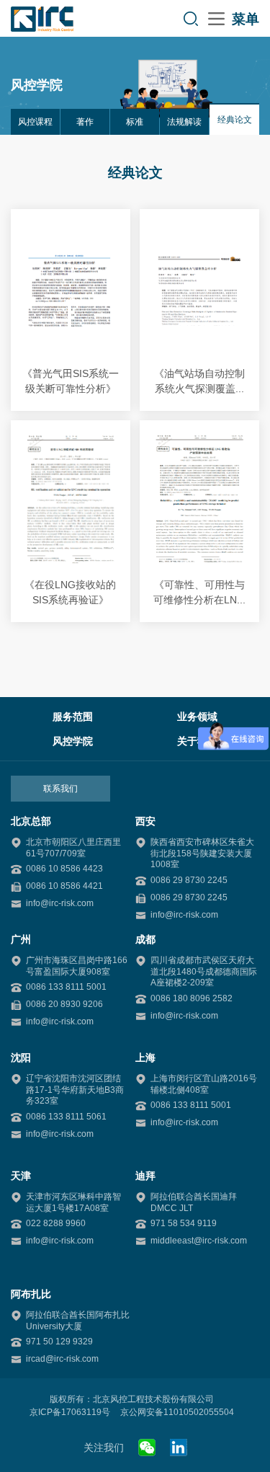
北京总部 (31, 821)
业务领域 (197, 716)
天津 (21, 1175)
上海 (145, 1057)
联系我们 (60, 789)
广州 (21, 939)
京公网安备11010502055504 (177, 1412)
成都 (145, 939)
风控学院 (73, 741)
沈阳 (21, 1057)
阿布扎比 (31, 1294)
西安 (145, 821)
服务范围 (73, 716)
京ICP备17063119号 (70, 1412)
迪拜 (145, 1175)
